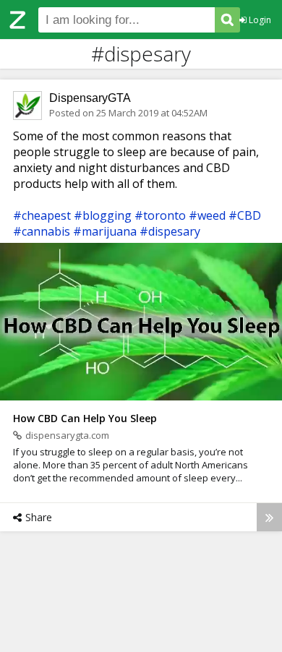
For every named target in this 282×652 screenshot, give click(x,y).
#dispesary (170, 231)
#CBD (244, 215)
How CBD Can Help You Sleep (85, 418)
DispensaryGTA (90, 98)
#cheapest (42, 215)
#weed (207, 215)
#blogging (103, 215)
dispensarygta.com (67, 435)
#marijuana (105, 231)
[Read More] (269, 517)
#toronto (160, 215)
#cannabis (41, 231)
